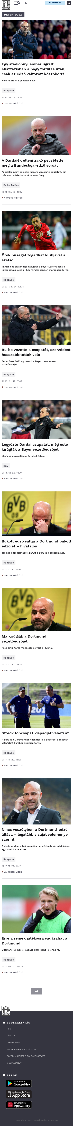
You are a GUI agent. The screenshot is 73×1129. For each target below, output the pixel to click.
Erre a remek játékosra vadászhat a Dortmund (34, 940)
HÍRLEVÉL (12, 1035)
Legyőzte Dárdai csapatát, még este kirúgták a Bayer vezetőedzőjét (35, 446)
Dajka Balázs (11, 185)
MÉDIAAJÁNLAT (14, 1063)
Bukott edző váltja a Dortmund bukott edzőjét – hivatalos (36, 543)
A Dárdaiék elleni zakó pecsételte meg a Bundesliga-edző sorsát (32, 162)
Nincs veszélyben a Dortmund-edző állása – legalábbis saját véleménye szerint (35, 834)
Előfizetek (55, 3)
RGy (5, 465)
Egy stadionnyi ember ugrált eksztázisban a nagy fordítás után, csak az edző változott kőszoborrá (33, 69)
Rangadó (8, 90)
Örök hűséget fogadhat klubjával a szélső (33, 257)
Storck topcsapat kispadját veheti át (35, 733)
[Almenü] (17, 3)
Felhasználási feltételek (22, 1049)
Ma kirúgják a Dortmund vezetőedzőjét (24, 638)
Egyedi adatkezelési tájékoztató (26, 1056)
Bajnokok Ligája (13, 871)
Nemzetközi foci (13, 103)
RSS (9, 1029)
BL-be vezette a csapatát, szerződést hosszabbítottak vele (36, 352)
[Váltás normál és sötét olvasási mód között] (26, 3)
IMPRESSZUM (13, 1042)
